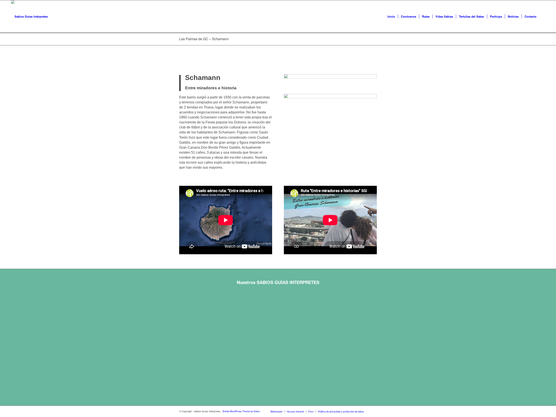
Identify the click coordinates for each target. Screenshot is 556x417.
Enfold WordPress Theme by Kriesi (241, 411)
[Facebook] (373, 411)
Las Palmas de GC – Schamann (204, 38)
